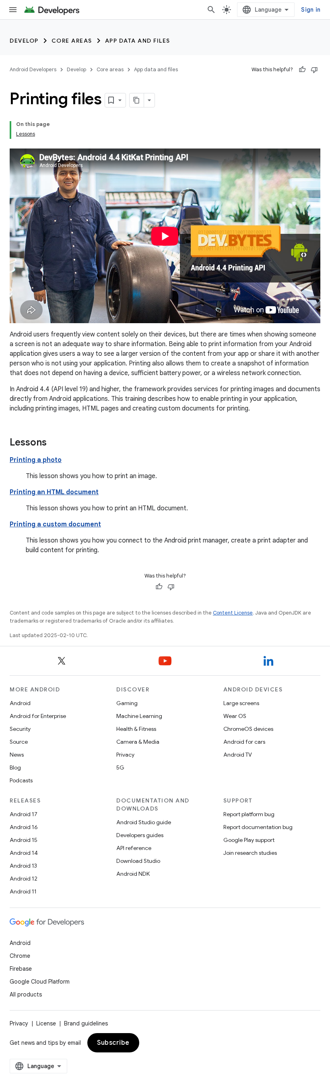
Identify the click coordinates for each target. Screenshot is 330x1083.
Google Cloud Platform (40, 981)
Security (20, 728)
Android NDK (133, 873)
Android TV (237, 754)
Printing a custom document (55, 524)
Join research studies (250, 852)
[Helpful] (302, 70)
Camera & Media (137, 741)
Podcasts (21, 780)
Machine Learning (139, 716)
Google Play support (248, 840)
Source (19, 741)
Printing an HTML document (54, 492)
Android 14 (24, 852)
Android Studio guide (143, 822)
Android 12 (23, 878)
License (46, 1023)
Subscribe (113, 1043)
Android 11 (23, 891)
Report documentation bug (258, 827)
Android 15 (23, 840)
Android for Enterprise (38, 716)
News (17, 754)
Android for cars (244, 741)
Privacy (125, 754)
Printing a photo (36, 460)
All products (26, 994)
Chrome (20, 955)
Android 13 (23, 865)
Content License (233, 612)
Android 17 (23, 814)
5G (120, 767)
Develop (24, 40)
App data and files (137, 40)
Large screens (241, 703)
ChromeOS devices (248, 728)
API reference (133, 848)
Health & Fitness (136, 728)
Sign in (310, 9)
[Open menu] (13, 9)
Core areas (72, 40)
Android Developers (33, 69)
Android (20, 703)
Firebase (21, 968)
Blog (15, 767)
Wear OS (234, 716)
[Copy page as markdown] (137, 100)
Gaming (127, 703)
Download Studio (138, 860)
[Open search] (211, 9)
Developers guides (139, 835)
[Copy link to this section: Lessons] (55, 443)
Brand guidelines (86, 1023)
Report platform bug (248, 814)
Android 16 (24, 827)
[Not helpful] (314, 70)
